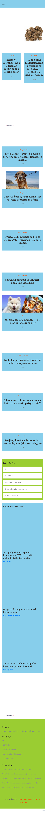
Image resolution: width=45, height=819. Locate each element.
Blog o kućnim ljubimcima (16, 489)
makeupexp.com (25, 799)
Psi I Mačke (10, 476)
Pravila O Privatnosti (13, 482)
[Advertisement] (22, 110)
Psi (6, 469)
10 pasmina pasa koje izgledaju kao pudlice (17, 769)
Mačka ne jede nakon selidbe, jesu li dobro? (18, 787)
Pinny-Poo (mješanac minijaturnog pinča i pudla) (20, 783)
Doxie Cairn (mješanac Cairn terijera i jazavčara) (20, 774)
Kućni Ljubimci (11, 495)
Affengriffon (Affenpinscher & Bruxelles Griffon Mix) (21, 778)
